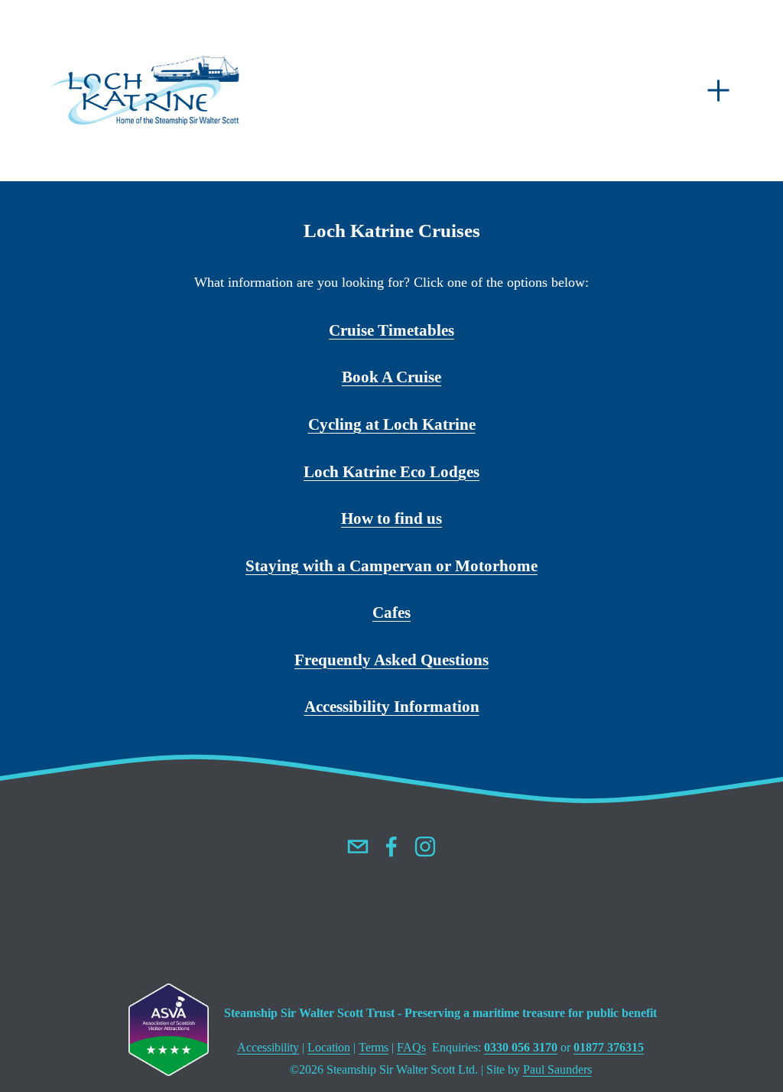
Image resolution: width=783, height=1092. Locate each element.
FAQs (411, 1047)
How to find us (391, 518)
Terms (373, 1047)
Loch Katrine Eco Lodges (391, 471)
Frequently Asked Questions (391, 660)
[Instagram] (425, 846)
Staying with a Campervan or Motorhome (391, 565)
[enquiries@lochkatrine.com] (358, 846)
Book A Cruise (391, 377)
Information (436, 706)
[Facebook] (391, 846)
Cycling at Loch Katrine (392, 424)
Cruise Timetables (391, 330)
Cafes (391, 612)
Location (328, 1047)
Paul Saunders (557, 1069)
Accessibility (349, 706)
